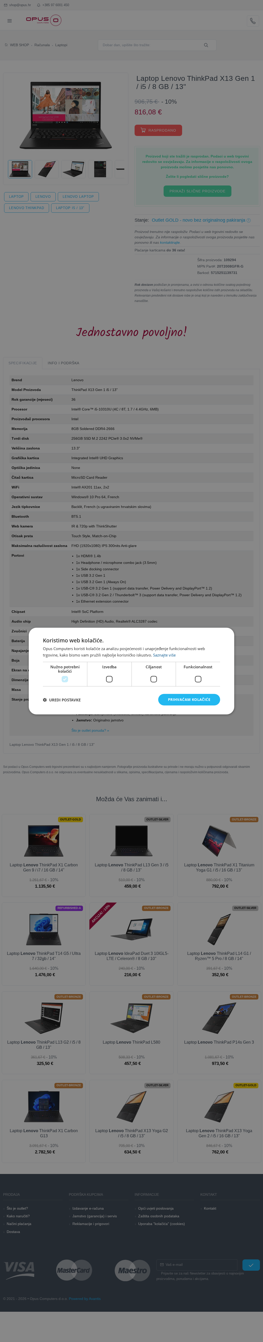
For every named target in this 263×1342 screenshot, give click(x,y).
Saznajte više (164, 654)
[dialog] (131, 671)
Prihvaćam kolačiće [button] (189, 699)
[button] (62, 699)
